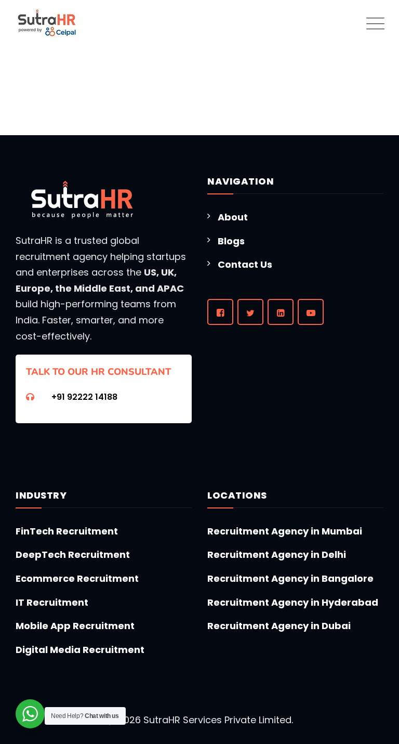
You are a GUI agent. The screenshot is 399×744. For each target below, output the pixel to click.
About (233, 217)
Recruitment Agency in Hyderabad (292, 602)
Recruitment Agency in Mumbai (284, 531)
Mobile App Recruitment (75, 625)
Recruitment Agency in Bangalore (290, 578)
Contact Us (245, 264)
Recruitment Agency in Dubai (279, 625)
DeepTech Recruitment (73, 554)
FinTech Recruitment (67, 531)
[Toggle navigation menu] (373, 24)
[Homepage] (47, 23)
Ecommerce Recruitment (77, 578)
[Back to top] (371, 703)
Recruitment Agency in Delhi (276, 554)
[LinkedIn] (281, 312)
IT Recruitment (52, 602)
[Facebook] (220, 312)
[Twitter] (250, 312)
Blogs (231, 240)
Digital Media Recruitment (80, 649)
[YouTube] (311, 312)
